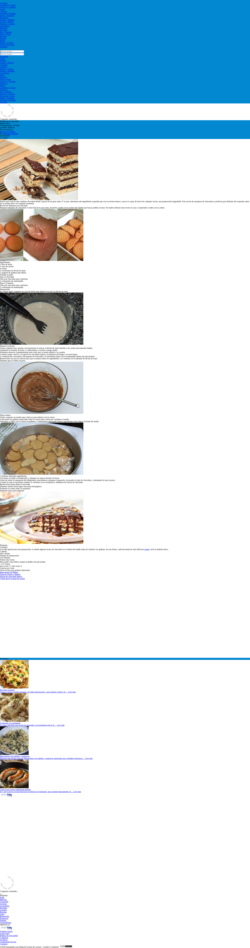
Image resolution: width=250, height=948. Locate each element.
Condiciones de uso (8, 942)
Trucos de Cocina (7, 45)
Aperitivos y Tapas (7, 5)
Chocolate (4, 902)
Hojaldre (3, 908)
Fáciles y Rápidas (7, 20)
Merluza (3, 900)
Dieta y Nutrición (7, 15)
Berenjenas (4, 916)
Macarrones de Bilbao (9, 572)
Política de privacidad (9, 935)
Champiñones (5, 922)
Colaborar (4, 938)
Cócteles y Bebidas (8, 13)
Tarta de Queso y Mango (10, 574)
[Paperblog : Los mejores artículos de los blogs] (6, 796)
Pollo (2, 897)
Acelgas (3, 904)
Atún (2, 914)
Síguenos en (5, 925)
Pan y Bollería (6, 32)
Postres (3, 38)
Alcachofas (4, 906)
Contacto (3, 944)
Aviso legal (4, 933)
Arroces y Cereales (8, 7)
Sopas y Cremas (6, 43)
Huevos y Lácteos (7, 24)
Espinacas (4, 918)
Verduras (3, 47)
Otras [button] (2, 75)
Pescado (3, 36)
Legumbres (4, 26)
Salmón (3, 920)
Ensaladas (4, 18)
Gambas (3, 910)
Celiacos (3, 11)
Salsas (2, 40)
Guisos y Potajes (7, 22)
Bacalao (3, 912)
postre (146, 549)
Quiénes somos (6, 931)
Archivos (4, 940)
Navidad (3, 30)
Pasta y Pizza (5, 34)
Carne (2, 9)
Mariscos (3, 28)
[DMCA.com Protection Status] (65, 947)
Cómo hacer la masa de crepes (12, 578)
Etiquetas (4, 895)
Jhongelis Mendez (10, 134)
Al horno (3, 3)
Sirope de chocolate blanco (11, 576)
